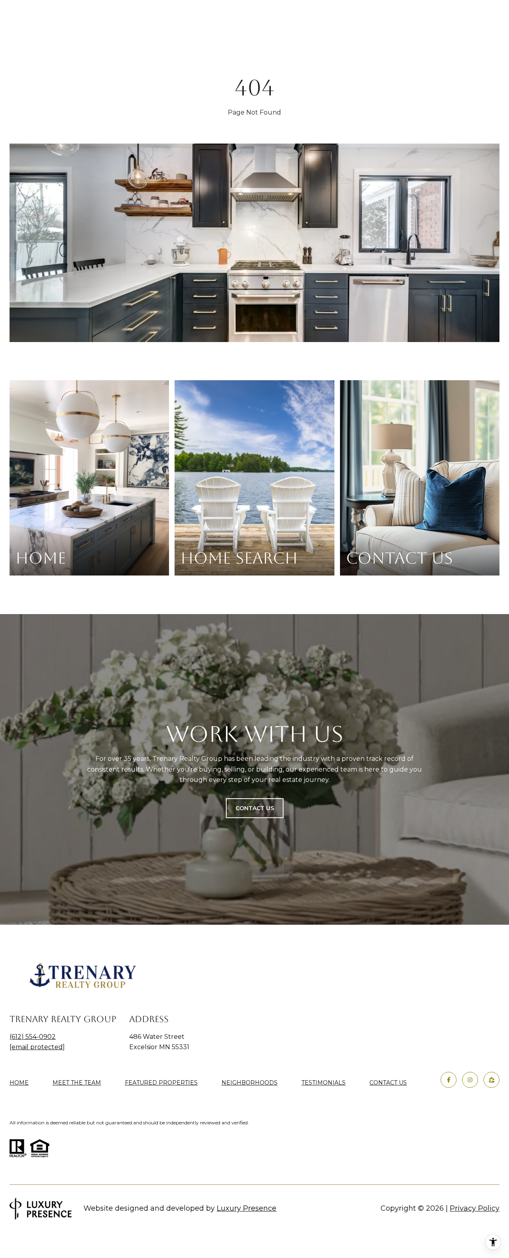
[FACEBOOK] (449, 1080)
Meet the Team (76, 1082)
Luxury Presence (246, 1208)
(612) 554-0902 (33, 1036)
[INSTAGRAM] (470, 1080)
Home (19, 1082)
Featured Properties (161, 1082)
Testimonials (323, 1082)
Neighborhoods (249, 1082)
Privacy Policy (474, 1208)
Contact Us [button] (254, 808)
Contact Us (388, 1082)
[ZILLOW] (491, 1080)
